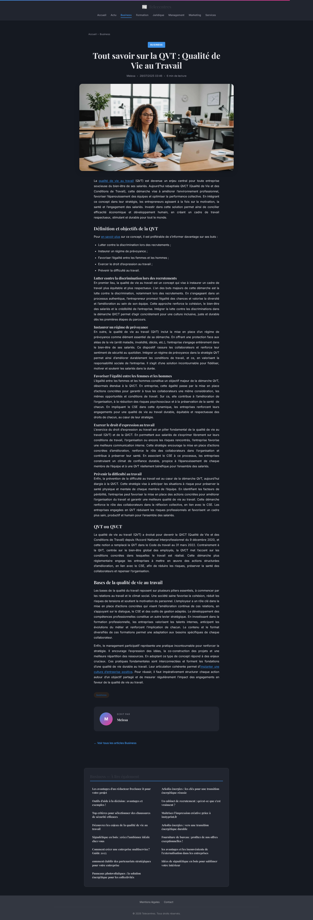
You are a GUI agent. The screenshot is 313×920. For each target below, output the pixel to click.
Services (210, 15)
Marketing (195, 15)
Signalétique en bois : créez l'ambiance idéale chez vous (121, 839)
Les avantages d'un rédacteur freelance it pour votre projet (121, 790)
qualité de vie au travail (116, 181)
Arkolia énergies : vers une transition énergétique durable (185, 827)
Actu (113, 15)
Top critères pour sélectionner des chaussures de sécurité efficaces (121, 815)
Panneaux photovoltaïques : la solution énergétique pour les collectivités (116, 875)
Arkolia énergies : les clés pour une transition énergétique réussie (190, 790)
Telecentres (156, 6)
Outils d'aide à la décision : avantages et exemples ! (117, 803)
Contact (168, 901)
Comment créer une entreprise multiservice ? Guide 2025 (121, 851)
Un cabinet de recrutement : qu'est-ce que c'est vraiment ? (191, 803)
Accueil (101, 15)
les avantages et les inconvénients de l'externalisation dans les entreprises (185, 851)
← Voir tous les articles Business (115, 743)
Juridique (158, 15)
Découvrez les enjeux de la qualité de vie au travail (120, 827)
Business (126, 15)
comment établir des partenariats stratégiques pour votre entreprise (121, 863)
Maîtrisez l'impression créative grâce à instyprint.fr (186, 815)
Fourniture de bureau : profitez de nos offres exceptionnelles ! (190, 839)
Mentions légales (150, 901)
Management (176, 15)
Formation (142, 15)
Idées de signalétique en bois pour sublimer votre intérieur (189, 863)
